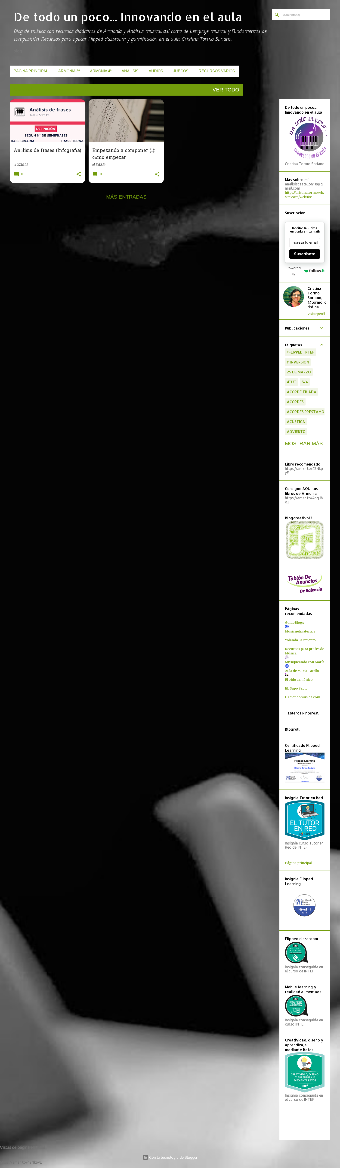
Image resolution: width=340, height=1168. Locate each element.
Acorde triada (301, 391)
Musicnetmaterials (300, 631)
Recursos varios (217, 71)
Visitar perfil (316, 314)
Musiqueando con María (305, 662)
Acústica (296, 421)
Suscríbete (304, 254)
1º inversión (298, 362)
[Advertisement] (260, 168)
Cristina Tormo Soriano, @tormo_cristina (317, 297)
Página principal (31, 71)
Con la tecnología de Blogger (173, 1157)
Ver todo (226, 90)
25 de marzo (299, 371)
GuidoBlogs (294, 622)
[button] (78, 174)
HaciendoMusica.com (302, 697)
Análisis (130, 71)
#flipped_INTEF (300, 352)
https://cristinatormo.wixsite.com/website (304, 195)
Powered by (294, 270)
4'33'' (291, 381)
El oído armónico (299, 680)
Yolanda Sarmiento (300, 640)
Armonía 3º (69, 71)
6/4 (305, 381)
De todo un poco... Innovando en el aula (128, 16)
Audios (156, 71)
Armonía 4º (100, 71)
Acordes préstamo (305, 411)
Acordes (295, 401)
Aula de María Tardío (302, 671)
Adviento (296, 431)
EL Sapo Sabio (296, 688)
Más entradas (126, 197)
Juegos (181, 71)
